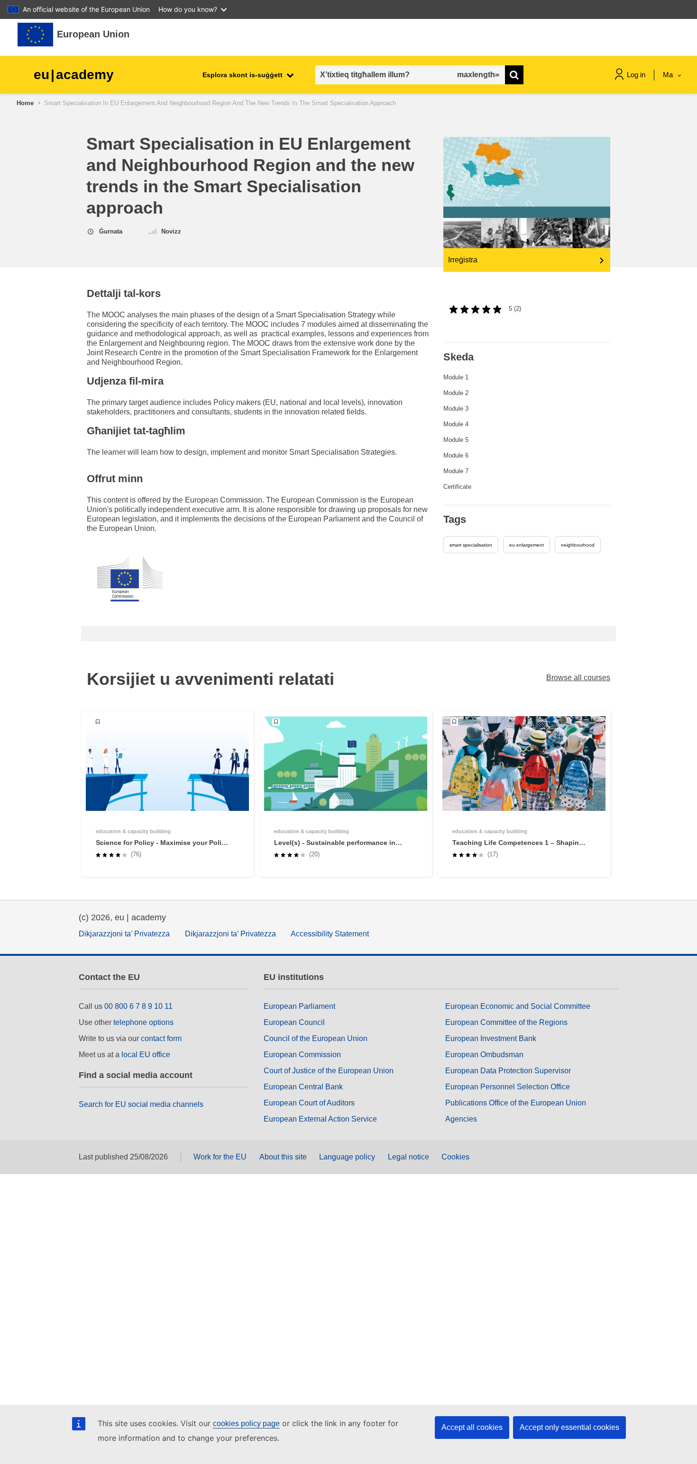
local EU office (145, 1055)
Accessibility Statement (330, 934)
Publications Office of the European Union (515, 1103)
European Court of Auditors (309, 1103)
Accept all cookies (472, 1427)
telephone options (143, 1022)
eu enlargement (526, 545)
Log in (636, 75)
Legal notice (408, 1157)
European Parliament (299, 1006)
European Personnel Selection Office (507, 1087)
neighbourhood (578, 545)
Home (25, 103)
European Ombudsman (484, 1055)
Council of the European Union (315, 1038)
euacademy (74, 74)
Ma (669, 75)
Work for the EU (220, 1157)
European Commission (302, 1055)
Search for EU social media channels (141, 1104)
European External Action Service (320, 1119)
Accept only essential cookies (569, 1427)
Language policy (347, 1157)
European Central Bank (303, 1087)
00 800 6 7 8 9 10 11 (138, 1006)
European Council (294, 1022)
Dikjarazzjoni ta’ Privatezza (124, 934)
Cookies (455, 1157)
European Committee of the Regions (506, 1022)
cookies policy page (246, 1423)
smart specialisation (470, 545)
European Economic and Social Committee (517, 1006)
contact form (161, 1038)
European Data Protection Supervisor (508, 1071)
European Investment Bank (490, 1038)
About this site (283, 1157)
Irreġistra (462, 260)
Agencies (461, 1119)
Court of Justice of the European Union (329, 1071)
